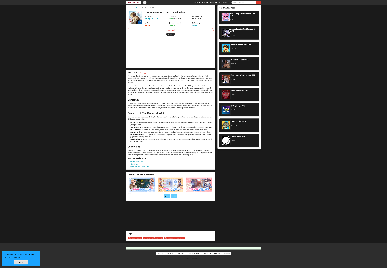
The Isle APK (134, 164)
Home (129, 8)
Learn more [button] (17, 257)
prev (167, 196)
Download (171, 30)
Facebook (217, 253)
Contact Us (170, 253)
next (174, 196)
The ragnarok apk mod (134, 238)
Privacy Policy (181, 253)
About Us (160, 253)
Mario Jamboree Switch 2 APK (139, 167)
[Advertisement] (171, 52)
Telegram (227, 253)
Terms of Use (207, 253)
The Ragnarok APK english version (174, 238)
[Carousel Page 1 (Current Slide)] (128, 193)
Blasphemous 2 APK (136, 162)
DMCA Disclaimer (194, 253)
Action (137, 8)
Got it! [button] (21, 262)
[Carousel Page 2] (130, 193)
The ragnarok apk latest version (153, 238)
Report (171, 34)
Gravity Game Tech (151, 19)
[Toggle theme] (145, 2)
